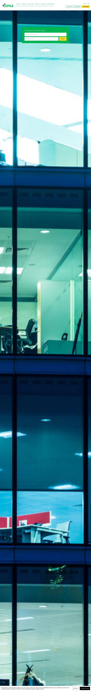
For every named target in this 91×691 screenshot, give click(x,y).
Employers (24, 3)
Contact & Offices (50, 3)
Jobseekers (18, 3)
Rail (36, 6)
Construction (40, 6)
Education (46, 6)
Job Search (18, 6)
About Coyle (37, 3)
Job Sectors (31, 6)
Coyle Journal (43, 3)
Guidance (51, 6)
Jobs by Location (25, 6)
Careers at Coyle (30, 3)
